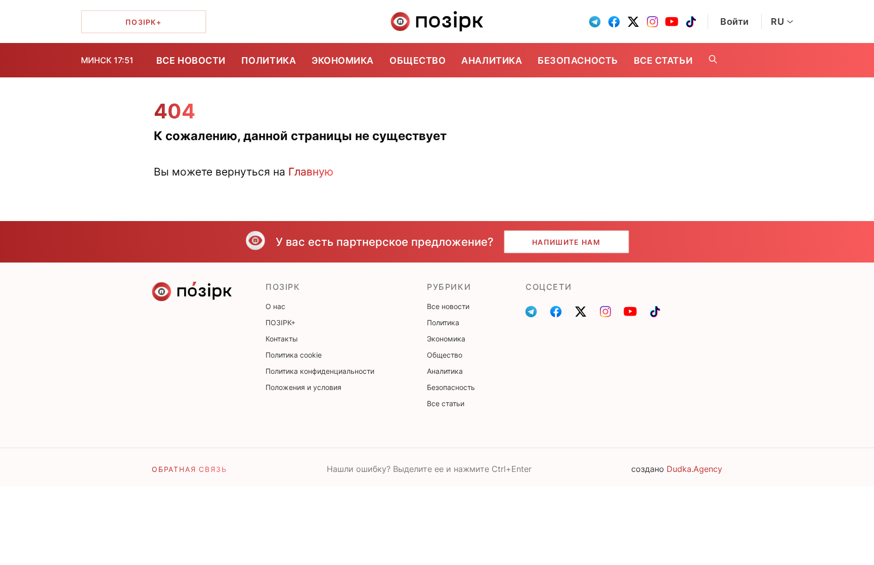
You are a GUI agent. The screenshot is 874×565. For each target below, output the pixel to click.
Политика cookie (294, 355)
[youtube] (671, 21)
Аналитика (491, 60)
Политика (268, 60)
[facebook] (614, 21)
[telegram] (594, 21)
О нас (275, 306)
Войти (734, 21)
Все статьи (663, 60)
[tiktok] (690, 21)
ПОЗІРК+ (280, 322)
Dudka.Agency (694, 469)
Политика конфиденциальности (320, 371)
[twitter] (633, 21)
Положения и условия (303, 387)
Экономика (343, 60)
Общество (417, 60)
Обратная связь (189, 469)
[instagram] (652, 21)
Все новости (191, 60)
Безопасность (578, 60)
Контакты (282, 338)
